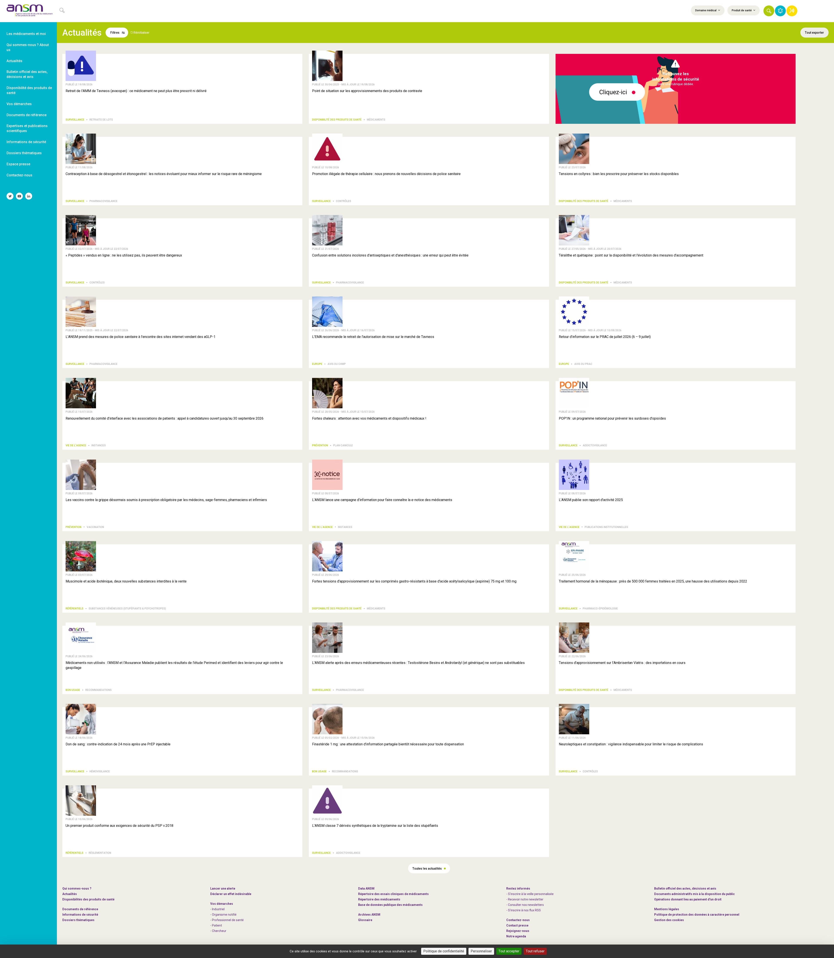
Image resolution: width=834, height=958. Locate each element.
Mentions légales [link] (666, 909)
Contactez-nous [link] (19, 175)
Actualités (69, 894)
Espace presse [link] (18, 164)
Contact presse (517, 925)
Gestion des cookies (669, 920)
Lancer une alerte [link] (222, 888)
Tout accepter (508, 951)
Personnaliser (481, 951)
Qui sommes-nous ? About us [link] (28, 47)
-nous (517, 931)
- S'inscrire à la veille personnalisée (530, 894)
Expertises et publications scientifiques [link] (27, 128)
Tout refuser (535, 951)
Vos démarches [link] (19, 104)
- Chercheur (218, 931)
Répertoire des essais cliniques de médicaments (393, 894)
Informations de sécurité (80, 914)
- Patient (216, 925)
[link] (28, 11)
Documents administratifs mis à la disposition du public (694, 894)
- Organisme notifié (223, 914)
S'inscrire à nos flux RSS (524, 910)
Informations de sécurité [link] (26, 142)
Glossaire (365, 920)
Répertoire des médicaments (379, 899)
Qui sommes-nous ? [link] (76, 888)
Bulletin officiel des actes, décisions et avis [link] (27, 74)
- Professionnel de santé (227, 920)
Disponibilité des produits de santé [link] (29, 90)
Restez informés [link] (518, 888)
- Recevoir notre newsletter (524, 899)
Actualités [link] (14, 61)
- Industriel (217, 909)
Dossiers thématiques (78, 920)
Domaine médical (706, 10)
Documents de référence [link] (26, 115)
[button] (768, 10)
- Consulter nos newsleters (525, 905)
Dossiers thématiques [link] (24, 153)
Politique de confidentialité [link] (443, 951)
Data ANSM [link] (366, 888)
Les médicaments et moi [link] (26, 34)
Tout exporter (814, 32)
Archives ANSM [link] (369, 914)
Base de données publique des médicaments (390, 905)
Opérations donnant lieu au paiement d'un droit (687, 899)
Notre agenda (516, 936)
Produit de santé (742, 10)
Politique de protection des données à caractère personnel (696, 914)
